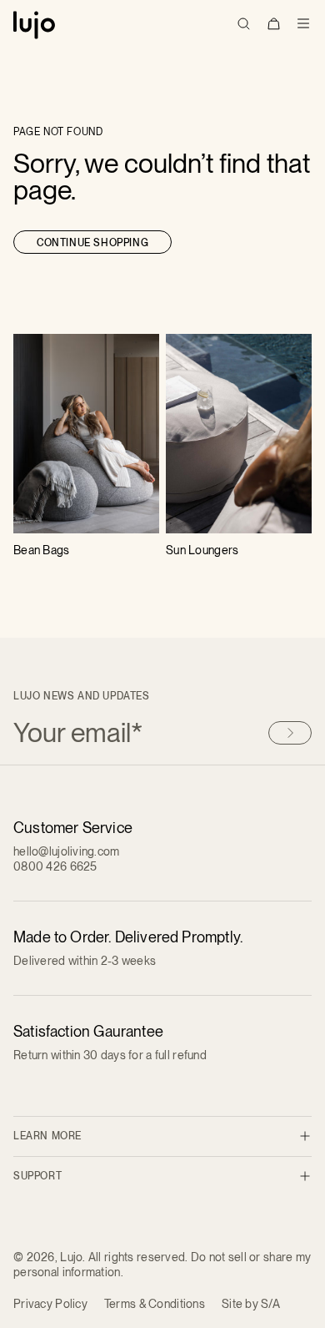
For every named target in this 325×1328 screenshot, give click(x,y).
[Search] (243, 23)
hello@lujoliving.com (66, 851)
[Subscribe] (290, 733)
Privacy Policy (50, 1303)
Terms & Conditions (154, 1303)
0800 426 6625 (55, 866)
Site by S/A (251, 1303)
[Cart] (273, 23)
